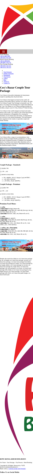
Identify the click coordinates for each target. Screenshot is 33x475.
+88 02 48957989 (5, 56)
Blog (5, 80)
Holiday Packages (9, 73)
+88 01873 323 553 (5, 65)
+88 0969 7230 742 (5, 62)
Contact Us (7, 83)
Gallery (6, 78)
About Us (6, 81)
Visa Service (7, 77)
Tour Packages (8, 72)
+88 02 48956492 (5, 61)
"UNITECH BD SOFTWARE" (17, 468)
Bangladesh (7, 75)
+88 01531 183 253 (5, 67)
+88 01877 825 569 (5, 57)
